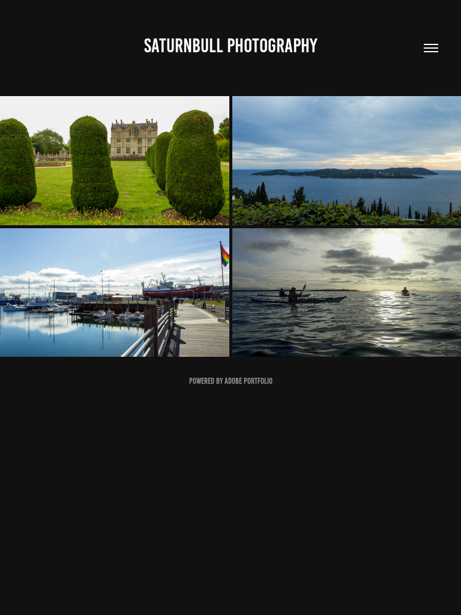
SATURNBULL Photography (230, 45)
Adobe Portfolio (248, 381)
